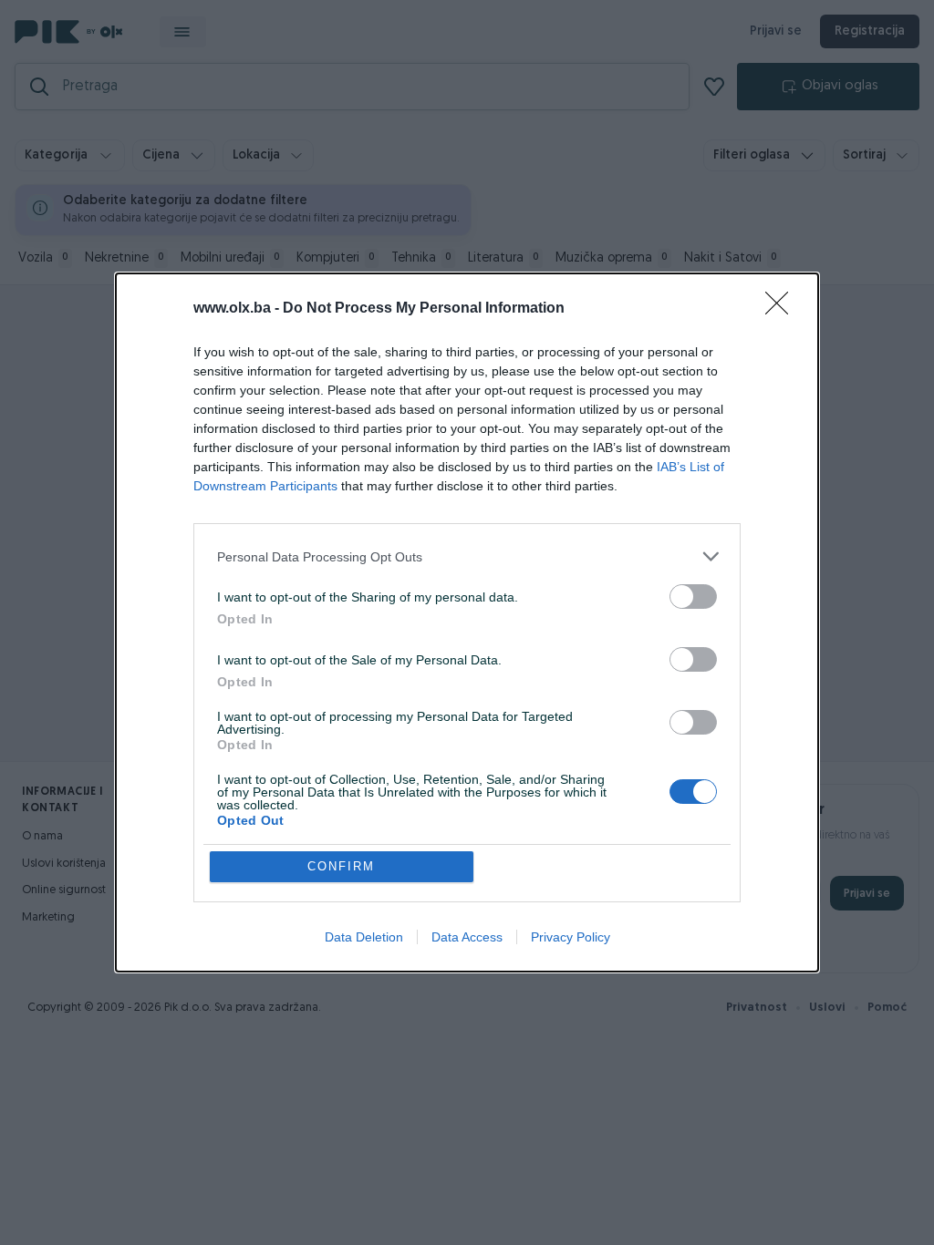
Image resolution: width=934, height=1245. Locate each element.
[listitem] (467, 556)
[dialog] (467, 622)
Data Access (467, 937)
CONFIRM (341, 866)
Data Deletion (364, 937)
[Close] (782, 309)
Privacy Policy (570, 937)
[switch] (693, 596)
